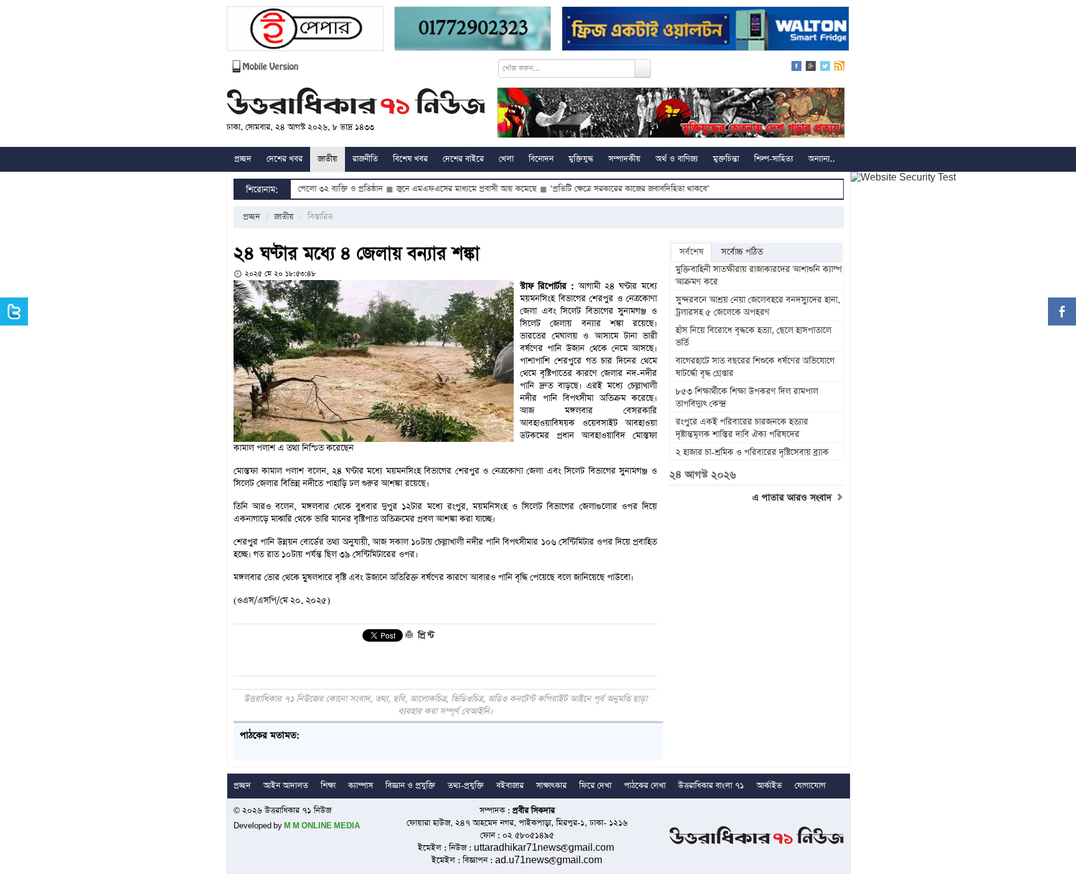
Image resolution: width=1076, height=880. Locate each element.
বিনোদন (541, 159)
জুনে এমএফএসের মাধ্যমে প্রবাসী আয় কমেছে (435, 189)
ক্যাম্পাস (360, 786)
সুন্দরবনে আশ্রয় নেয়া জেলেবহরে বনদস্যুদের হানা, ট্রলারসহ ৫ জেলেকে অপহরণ (758, 306)
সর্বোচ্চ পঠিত (742, 252)
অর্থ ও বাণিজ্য (677, 159)
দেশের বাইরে (463, 159)
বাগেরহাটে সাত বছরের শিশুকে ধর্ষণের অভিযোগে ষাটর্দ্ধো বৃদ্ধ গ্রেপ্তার (755, 367)
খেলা (506, 159)
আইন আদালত (285, 786)
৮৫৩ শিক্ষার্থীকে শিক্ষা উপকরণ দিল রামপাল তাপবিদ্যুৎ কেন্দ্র (747, 397)
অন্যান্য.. (821, 159)
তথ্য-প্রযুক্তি (466, 786)
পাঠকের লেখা (645, 786)
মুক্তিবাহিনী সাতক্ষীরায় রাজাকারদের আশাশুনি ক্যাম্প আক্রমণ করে (759, 275)
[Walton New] (705, 30)
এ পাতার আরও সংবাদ (793, 498)
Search (643, 68)
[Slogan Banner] (671, 114)
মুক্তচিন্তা (726, 159)
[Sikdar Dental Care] (472, 30)
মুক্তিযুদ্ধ (581, 159)
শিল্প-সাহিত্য (773, 159)
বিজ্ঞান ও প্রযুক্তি (410, 786)
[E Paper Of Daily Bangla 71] (305, 30)
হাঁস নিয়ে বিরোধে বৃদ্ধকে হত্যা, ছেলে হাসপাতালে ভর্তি (753, 336)
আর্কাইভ (769, 786)
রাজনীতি (365, 159)
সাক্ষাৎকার (551, 786)
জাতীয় (327, 159)
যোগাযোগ (810, 786)
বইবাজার (510, 786)
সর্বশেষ (691, 252)
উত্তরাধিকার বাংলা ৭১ (711, 786)
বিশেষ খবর (410, 159)
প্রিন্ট (424, 635)
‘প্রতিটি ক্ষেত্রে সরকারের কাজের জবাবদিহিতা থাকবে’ (598, 189)
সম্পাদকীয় (624, 159)
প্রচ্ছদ (243, 159)
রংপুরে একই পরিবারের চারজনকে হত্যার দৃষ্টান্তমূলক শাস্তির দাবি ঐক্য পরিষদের (742, 428)
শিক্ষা (328, 786)
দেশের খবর (285, 159)
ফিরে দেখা (595, 786)
